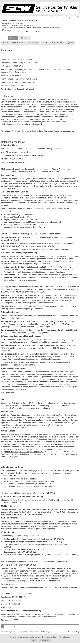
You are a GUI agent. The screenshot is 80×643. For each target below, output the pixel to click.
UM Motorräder (17, 43)
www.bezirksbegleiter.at (8, 632)
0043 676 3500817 (29, 25)
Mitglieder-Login (45, 632)
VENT (45, 43)
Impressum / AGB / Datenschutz (28, 632)
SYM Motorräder (32, 43)
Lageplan (70, 43)
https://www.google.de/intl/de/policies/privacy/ (24, 451)
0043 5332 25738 (12, 25)
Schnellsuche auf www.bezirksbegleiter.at (62, 17)
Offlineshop (24, 38)
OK (34, 640)
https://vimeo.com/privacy (17, 427)
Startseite (13, 38)
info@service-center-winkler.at (16, 27)
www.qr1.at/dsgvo (43, 408)
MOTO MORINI (56, 43)
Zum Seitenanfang (73, 632)
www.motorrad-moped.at (34, 27)
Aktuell (5, 43)
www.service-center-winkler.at (52, 27)
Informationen (45, 640)
